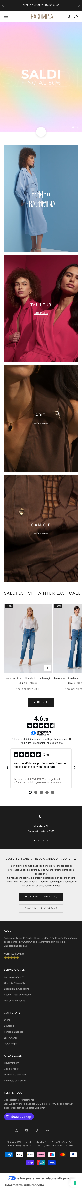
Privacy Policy (11, 1062)
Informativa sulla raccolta (24, 1185)
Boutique (9, 1025)
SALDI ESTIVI (18, 593)
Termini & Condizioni (15, 1074)
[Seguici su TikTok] (37, 1130)
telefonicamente (25, 1099)
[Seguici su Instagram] (16, 1130)
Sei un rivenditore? (14, 977)
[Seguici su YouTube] (27, 1130)
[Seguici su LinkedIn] (47, 1130)
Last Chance (11, 1037)
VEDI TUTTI (41, 702)
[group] (41, 77)
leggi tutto (49, 766)
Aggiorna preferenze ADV (56, 1145)
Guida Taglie (10, 1043)
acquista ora (41, 202)
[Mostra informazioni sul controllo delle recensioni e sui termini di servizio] (69, 738)
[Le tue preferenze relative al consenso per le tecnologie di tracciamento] (75, 1183)
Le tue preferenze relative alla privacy (45, 1178)
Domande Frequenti (15, 1000)
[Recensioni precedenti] (7, 768)
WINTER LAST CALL (59, 593)
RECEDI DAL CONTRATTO (41, 896)
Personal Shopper (13, 1031)
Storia (7, 1019)
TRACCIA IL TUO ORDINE (41, 908)
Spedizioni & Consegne (16, 988)
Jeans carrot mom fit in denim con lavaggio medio (28, 678)
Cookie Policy (11, 1068)
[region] (41, 77)
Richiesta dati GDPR (15, 1080)
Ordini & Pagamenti (14, 983)
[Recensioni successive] (75, 768)
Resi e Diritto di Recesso (17, 994)
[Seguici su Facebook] (6, 1130)
